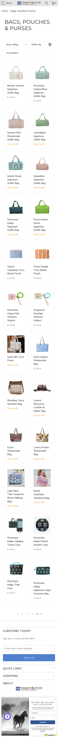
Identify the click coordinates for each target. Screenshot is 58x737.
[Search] (46, 3)
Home (5, 10)
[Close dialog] (55, 699)
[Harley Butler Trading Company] (29, 3)
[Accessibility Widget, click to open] (7, 716)
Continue (43, 722)
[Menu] (1, 3)
